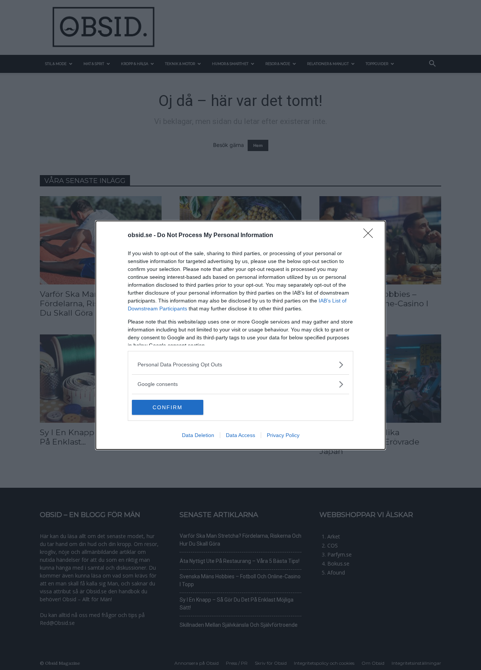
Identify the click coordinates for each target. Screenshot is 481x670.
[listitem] (240, 365)
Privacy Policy (283, 435)
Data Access (240, 435)
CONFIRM (168, 407)
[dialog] (240, 335)
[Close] (370, 235)
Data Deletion (198, 435)
